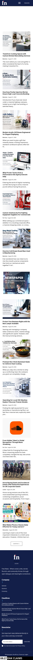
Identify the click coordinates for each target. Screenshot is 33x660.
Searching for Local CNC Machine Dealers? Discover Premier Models (15, 401)
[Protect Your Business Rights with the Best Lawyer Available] (16, 309)
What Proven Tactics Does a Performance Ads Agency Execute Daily (15, 174)
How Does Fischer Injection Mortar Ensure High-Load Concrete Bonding (16, 93)
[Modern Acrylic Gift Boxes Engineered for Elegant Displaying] (16, 120)
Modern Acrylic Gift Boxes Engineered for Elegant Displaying (16, 133)
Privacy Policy (21, 645)
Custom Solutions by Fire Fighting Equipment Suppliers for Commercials (16, 214)
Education (5, 530)
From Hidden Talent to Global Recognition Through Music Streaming (13, 442)
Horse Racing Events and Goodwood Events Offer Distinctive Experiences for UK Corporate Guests (16, 484)
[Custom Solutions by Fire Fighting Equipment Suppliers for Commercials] (16, 200)
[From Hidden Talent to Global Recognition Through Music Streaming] (16, 428)
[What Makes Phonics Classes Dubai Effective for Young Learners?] (16, 512)
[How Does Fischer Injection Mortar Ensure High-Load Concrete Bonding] (16, 79)
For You (5, 218)
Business (5, 59)
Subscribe (27, 641)
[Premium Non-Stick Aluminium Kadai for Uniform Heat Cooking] (16, 349)
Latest (4, 489)
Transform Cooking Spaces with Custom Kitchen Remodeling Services (16, 55)
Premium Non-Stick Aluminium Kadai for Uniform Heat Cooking (16, 363)
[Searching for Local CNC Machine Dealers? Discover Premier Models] (16, 387)
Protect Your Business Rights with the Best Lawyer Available (16, 322)
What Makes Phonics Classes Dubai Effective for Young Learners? (15, 526)
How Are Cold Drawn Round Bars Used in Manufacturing (16, 252)
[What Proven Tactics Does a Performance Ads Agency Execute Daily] (16, 160)
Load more (16, 543)
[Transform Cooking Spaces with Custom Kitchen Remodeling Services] (16, 41)
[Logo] (4, 3)
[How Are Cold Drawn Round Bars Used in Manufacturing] (16, 238)
